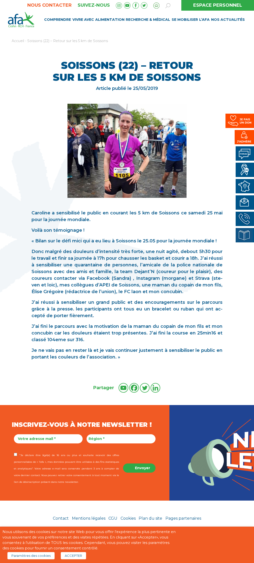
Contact (61, 518)
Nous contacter (49, 5)
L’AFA (204, 19)
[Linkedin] (155, 388)
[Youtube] (123, 388)
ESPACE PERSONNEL (217, 5)
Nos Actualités (228, 19)
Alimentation (110, 19)
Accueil (18, 41)
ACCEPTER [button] (73, 556)
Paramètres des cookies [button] (31, 556)
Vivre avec (83, 19)
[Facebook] (134, 388)
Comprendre (57, 19)
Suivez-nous (94, 5)
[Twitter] (145, 388)
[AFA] (21, 19)
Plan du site (150, 518)
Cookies (128, 518)
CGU (112, 518)
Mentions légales (88, 518)
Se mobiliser (185, 19)
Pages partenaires (183, 518)
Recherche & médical (148, 19)
